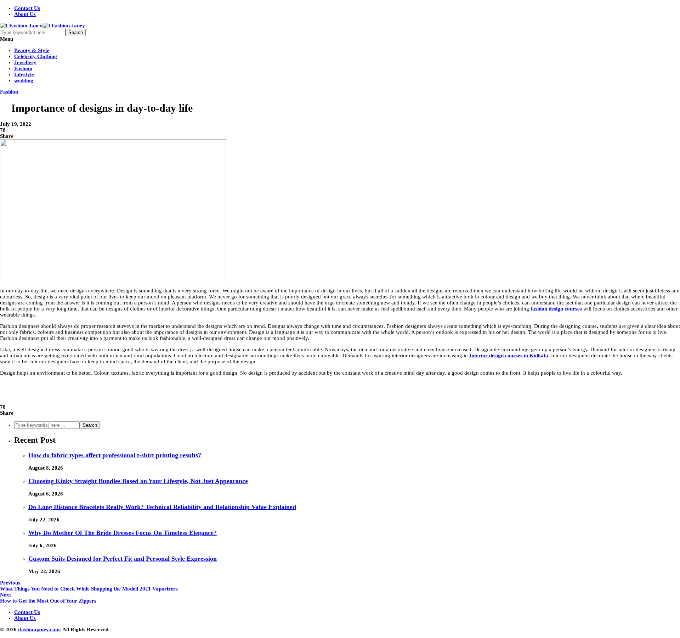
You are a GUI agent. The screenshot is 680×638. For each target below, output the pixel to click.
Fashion (23, 68)
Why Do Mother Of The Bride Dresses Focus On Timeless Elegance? (122, 532)
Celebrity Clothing (35, 56)
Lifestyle (24, 74)
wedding (23, 80)
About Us (25, 14)
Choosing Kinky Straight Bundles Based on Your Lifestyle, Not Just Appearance (138, 481)
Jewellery (25, 62)
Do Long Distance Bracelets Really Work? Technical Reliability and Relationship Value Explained (162, 506)
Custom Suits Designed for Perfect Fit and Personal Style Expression (122, 558)
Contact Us (27, 8)
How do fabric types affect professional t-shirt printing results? (114, 455)
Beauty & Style (31, 50)
